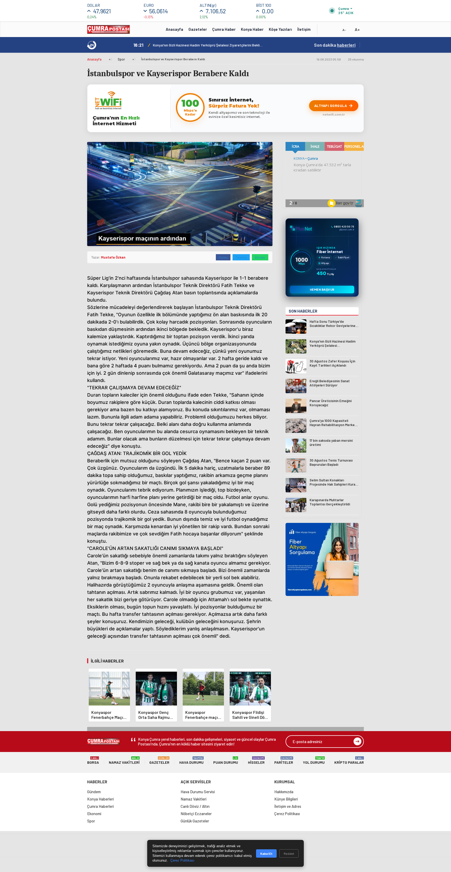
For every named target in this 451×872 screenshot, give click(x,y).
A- (344, 30)
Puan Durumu (225, 760)
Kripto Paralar (349, 760)
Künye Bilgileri (286, 799)
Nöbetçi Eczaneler (196, 813)
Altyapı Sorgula (330, 105)
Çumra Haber (224, 29)
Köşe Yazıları (280, 29)
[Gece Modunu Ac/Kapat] (333, 31)
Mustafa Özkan (113, 257)
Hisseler (256, 760)
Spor (121, 59)
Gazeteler (197, 29)
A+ (357, 29)
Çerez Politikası (287, 813)
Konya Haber (252, 29)
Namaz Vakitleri (124, 760)
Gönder (260, 257)
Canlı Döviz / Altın (195, 806)
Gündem (94, 791)
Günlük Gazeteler (195, 821)
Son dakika (334, 44)
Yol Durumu (314, 760)
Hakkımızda (283, 791)
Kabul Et (266, 853)
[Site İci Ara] (325, 31)
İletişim (304, 29)
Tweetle (241, 257)
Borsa (93, 760)
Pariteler (283, 760)
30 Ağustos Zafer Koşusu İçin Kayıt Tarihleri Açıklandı (195, 45)
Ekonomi (94, 813)
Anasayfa (174, 29)
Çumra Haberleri (100, 806)
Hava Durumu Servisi (198, 791)
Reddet (289, 853)
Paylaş (223, 257)
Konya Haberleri (100, 799)
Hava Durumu (191, 760)
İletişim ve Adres (287, 806)
